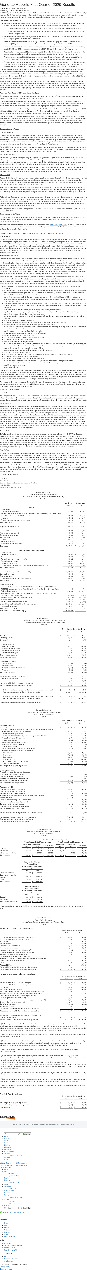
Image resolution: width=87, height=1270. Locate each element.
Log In (2, 1167)
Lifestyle (7, 1145)
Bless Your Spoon (14, 1182)
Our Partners (8, 1261)
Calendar (7, 1158)
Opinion (11, 1174)
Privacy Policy (5, 1266)
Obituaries (7, 1147)
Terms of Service (6, 1269)
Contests (7, 1153)
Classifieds (7, 1149)
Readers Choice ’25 (15, 1155)
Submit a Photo (9, 1248)
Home (6, 1136)
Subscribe (8, 1167)
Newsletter (12, 1201)
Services (7, 1160)
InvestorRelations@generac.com (11, 487)
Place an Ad (12, 1188)
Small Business (9, 1236)
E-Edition (7, 1138)
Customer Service (10, 1259)
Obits (6, 1184)
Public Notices (9, 1151)
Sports (6, 1143)
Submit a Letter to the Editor (13, 1245)
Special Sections (14, 1176)
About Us (11, 1203)
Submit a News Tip (10, 1250)
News (6, 1141)
